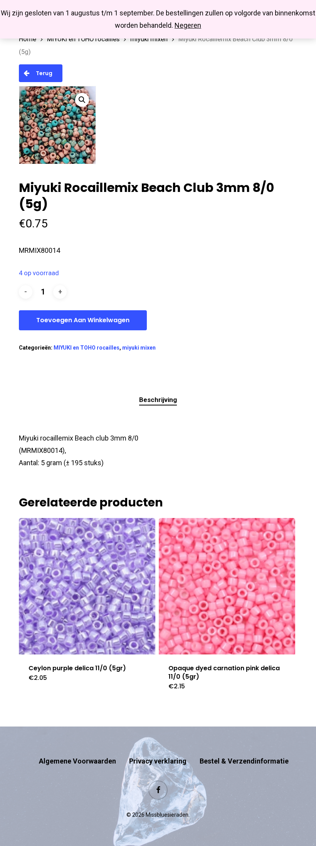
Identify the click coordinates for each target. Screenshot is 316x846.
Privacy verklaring (158, 761)
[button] (82, 100)
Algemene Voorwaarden (77, 761)
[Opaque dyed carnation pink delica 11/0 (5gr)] (227, 586)
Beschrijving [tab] (158, 400)
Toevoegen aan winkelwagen (82, 320)
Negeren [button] (188, 25)
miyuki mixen (149, 39)
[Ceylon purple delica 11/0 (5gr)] (87, 586)
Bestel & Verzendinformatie (244, 761)
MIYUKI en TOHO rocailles (83, 39)
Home (27, 39)
